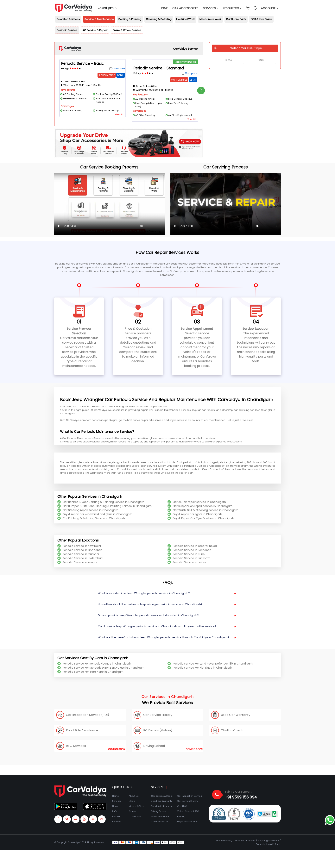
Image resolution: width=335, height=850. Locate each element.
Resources (231, 8)
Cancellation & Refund (268, 844)
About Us (134, 795)
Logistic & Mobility (187, 821)
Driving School (158, 811)
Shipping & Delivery (268, 840)
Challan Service (159, 821)
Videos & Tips (136, 806)
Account (268, 8)
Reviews (116, 821)
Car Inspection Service (189, 795)
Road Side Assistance (163, 806)
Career (132, 811)
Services (209, 8)
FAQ (114, 811)
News (115, 806)
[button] (247, 6)
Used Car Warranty (161, 801)
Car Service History (187, 801)
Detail (120, 75)
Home (164, 8)
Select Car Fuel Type (246, 48)
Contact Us (135, 816)
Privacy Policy (223, 840)
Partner (116, 816)
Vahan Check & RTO (188, 811)
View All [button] (119, 114)
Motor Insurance (160, 816)
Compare (118, 68)
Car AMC (182, 806)
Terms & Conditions (244, 840)
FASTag (181, 816)
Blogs (132, 801)
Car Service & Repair (162, 795)
